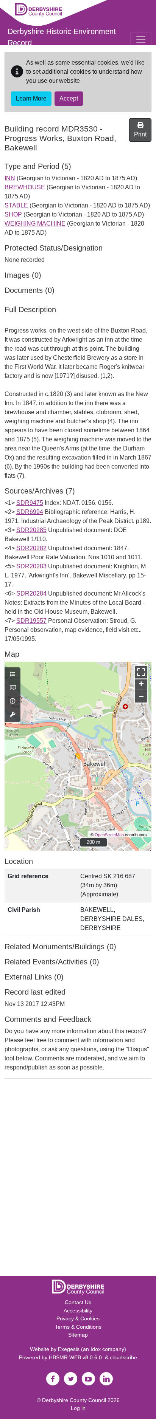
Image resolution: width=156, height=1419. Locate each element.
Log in (78, 1408)
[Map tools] (12, 715)
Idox (95, 1349)
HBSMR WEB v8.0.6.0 (77, 1357)
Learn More (31, 98)
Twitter (70, 1379)
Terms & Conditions (78, 1327)
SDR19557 (31, 620)
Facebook (52, 1379)
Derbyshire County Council (74, 1400)
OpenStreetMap (109, 835)
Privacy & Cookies (78, 1318)
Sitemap (78, 1335)
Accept (68, 98)
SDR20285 (31, 530)
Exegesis (69, 1349)
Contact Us (78, 1302)
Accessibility (78, 1311)
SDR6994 (29, 512)
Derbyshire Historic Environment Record (62, 37)
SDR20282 (31, 548)
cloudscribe (123, 1357)
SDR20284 (31, 593)
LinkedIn (106, 1379)
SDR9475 (29, 503)
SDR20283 (31, 566)
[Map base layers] (12, 688)
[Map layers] (12, 674)
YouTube (88, 1379)
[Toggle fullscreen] (141, 672)
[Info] (12, 701)
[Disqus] (78, 1179)
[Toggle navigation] (140, 39)
